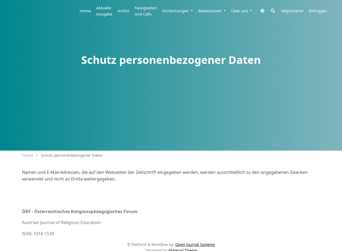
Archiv (123, 10)
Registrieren (292, 10)
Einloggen (318, 10)
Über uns (240, 10)
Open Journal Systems (195, 244)
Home (85, 10)
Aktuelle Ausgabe (104, 11)
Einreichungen (176, 10)
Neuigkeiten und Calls (146, 11)
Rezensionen (210, 10)
